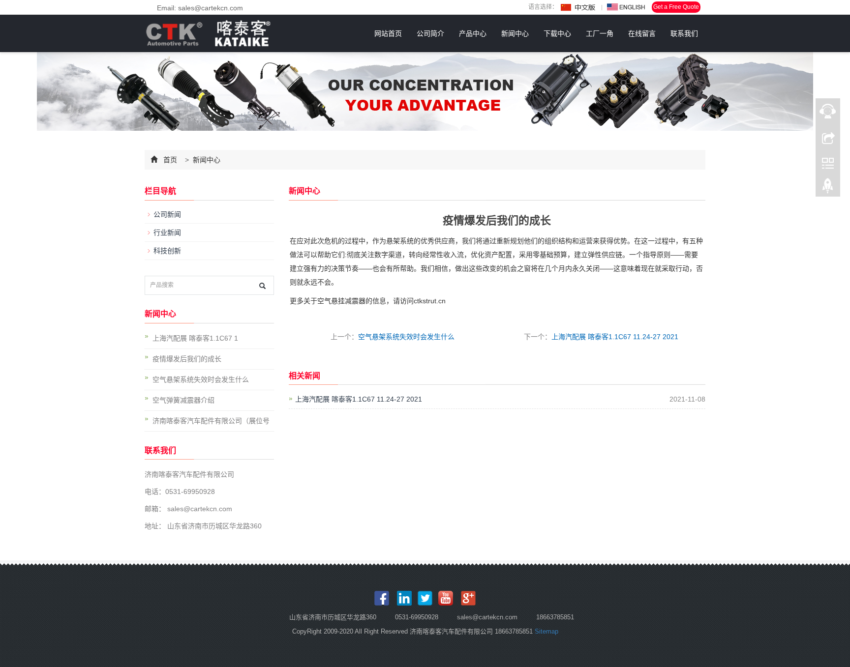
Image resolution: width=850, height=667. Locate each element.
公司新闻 (167, 214)
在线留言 (642, 33)
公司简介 (430, 33)
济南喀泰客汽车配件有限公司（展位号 (211, 421)
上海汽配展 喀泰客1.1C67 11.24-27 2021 (614, 337)
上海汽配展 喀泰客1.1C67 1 (195, 338)
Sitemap (546, 631)
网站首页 (388, 33)
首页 (170, 160)
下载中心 (557, 33)
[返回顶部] (828, 188)
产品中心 (472, 33)
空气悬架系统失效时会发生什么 (406, 337)
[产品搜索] (262, 286)
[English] (626, 7)
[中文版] (578, 7)
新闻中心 (515, 33)
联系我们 (684, 33)
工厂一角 (599, 33)
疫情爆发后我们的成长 (186, 359)
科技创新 (167, 251)
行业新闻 (167, 232)
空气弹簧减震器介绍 (183, 400)
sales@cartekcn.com (198, 509)
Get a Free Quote (676, 6)
